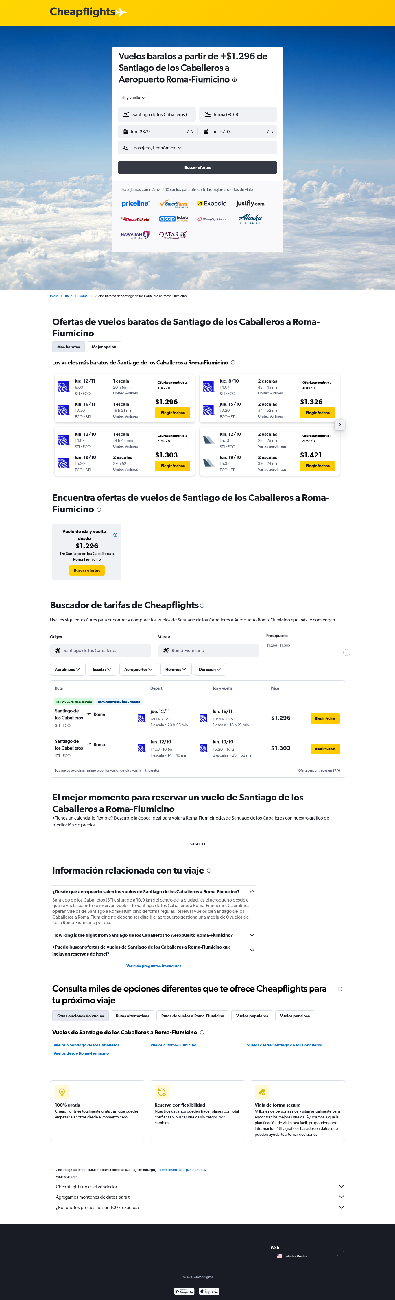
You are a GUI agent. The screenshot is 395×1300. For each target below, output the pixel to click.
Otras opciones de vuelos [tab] (80, 1016)
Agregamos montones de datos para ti (93, 1197)
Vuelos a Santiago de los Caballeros (86, 1045)
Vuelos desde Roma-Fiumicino (81, 1053)
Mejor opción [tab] (104, 346)
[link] (87, 570)
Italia (68, 296)
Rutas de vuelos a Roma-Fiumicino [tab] (192, 1016)
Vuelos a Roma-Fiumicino (173, 1045)
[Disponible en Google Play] (184, 1292)
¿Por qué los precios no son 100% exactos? (98, 1207)
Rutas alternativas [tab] (132, 1016)
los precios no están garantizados (181, 1170)
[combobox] (133, 97)
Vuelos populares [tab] (252, 1016)
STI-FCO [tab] (197, 844)
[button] (234, 80)
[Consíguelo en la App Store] (209, 1292)
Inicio (54, 296)
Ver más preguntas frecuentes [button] (153, 966)
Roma (83, 296)
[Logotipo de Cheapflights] (82, 12)
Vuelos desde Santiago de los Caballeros (284, 1045)
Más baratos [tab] (68, 346)
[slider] (346, 652)
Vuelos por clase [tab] (295, 1016)
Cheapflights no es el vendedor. (87, 1186)
